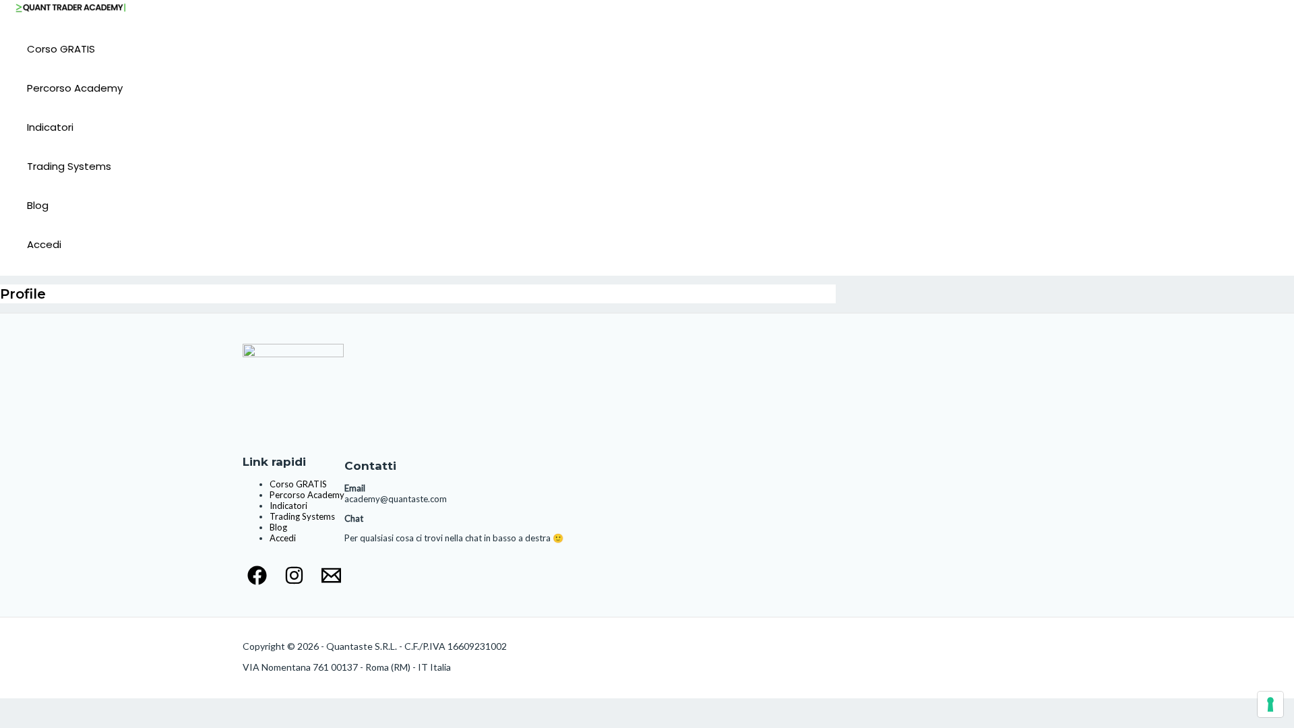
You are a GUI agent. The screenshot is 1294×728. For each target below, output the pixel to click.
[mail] (331, 581)
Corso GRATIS (61, 49)
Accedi (44, 244)
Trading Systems (69, 166)
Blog (38, 205)
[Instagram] (294, 581)
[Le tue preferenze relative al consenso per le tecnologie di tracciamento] (1270, 704)
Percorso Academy (75, 88)
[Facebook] (257, 581)
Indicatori (50, 127)
